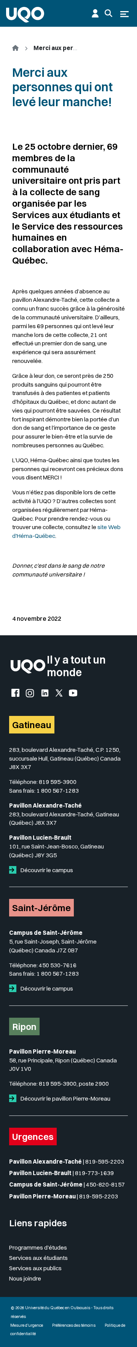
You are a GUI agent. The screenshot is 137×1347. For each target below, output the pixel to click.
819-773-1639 (94, 1173)
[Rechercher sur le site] (108, 13)
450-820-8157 (105, 1184)
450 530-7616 (57, 965)
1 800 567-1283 (58, 790)
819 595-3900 (57, 781)
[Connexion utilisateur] (95, 13)
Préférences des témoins (74, 1325)
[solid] (14, 870)
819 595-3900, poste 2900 (74, 1083)
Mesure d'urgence (26, 1325)
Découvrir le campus (46, 870)
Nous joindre (25, 1278)
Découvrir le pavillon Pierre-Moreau (64, 1098)
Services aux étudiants (38, 1257)
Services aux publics (35, 1268)
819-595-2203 (104, 1161)
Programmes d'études (38, 1247)
